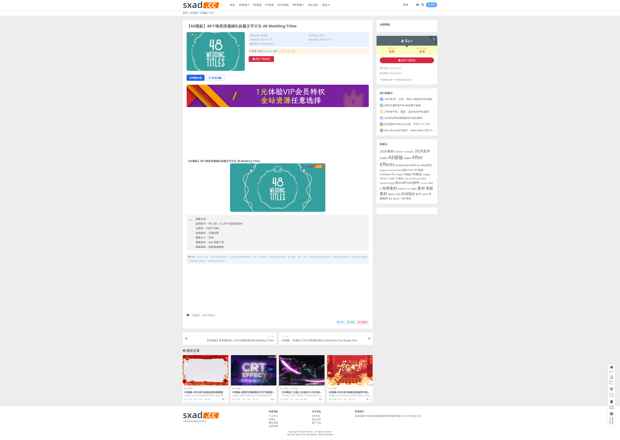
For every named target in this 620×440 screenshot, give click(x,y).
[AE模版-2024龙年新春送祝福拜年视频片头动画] (350, 370)
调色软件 (392, 194)
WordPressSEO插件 (417, 178)
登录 (433, 5)
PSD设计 (384, 178)
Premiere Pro (388, 174)
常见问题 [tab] (217, 77)
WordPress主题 (387, 183)
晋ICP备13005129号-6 (297, 434)
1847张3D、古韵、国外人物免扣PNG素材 (408, 99)
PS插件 (392, 178)
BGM (413, 165)
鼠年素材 (406, 198)
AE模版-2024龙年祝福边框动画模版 (203, 392)
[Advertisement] (278, 132)
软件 (418, 194)
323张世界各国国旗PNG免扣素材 (403, 118)
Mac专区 (313, 5)
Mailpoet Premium (388, 170)
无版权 (413, 188)
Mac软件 (426, 165)
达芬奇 (425, 194)
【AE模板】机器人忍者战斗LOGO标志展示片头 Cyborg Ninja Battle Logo (301, 393)
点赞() (364, 322)
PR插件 (400, 174)
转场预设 (408, 193)
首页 (232, 5)
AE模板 (195, 315)
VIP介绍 (316, 415)
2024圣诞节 (409, 151)
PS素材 (399, 178)
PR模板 (407, 174)
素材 (421, 188)
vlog (406, 178)
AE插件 (384, 158)
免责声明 (273, 426)
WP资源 (297, 5)
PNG (410, 170)
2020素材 (387, 151)
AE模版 (203, 12)
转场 (398, 194)
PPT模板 (419, 170)
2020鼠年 (399, 151)
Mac (419, 165)
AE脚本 (407, 158)
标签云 (272, 419)
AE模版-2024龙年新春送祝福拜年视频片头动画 (349, 393)
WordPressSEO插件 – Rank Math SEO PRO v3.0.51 (414, 130)
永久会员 (423, 48)
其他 (324, 5)
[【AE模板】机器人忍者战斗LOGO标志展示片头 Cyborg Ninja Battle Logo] (302, 370)
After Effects (208, 315)
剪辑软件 (401, 188)
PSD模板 (426, 174)
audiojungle (402, 165)
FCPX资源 (283, 5)
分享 (341, 322)
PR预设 (417, 174)
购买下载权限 (262, 59)
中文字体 (423, 183)
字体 (408, 189)
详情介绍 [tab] (197, 77)
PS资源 (269, 5)
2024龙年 (422, 151)
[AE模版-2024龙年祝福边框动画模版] (205, 370)
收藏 (352, 322)
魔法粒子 (397, 198)
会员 (393, 48)
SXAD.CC (309, 431)
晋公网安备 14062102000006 (320, 434)
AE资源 (243, 5)
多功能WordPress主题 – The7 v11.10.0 (407, 124)
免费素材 (389, 188)
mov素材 (402, 170)
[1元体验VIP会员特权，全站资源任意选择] (278, 97)
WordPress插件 (407, 182)
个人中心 (273, 415)
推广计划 (316, 422)
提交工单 (316, 419)
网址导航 (273, 422)
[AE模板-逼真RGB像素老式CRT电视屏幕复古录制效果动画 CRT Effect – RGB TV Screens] (253, 370)
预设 (391, 198)
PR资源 (257, 5)
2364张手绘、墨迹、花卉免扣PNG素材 (406, 111)
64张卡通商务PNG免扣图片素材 (402, 105)
